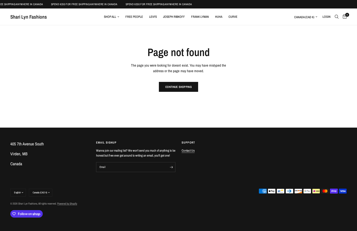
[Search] (337, 16)
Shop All (110, 16)
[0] (344, 16)
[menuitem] (111, 16)
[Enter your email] (171, 167)
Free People (134, 16)
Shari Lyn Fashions (28, 16)
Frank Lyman (200, 16)
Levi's (153, 16)
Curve (232, 16)
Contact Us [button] (188, 150)
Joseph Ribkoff (174, 16)
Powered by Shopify (67, 203)
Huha (218, 16)
